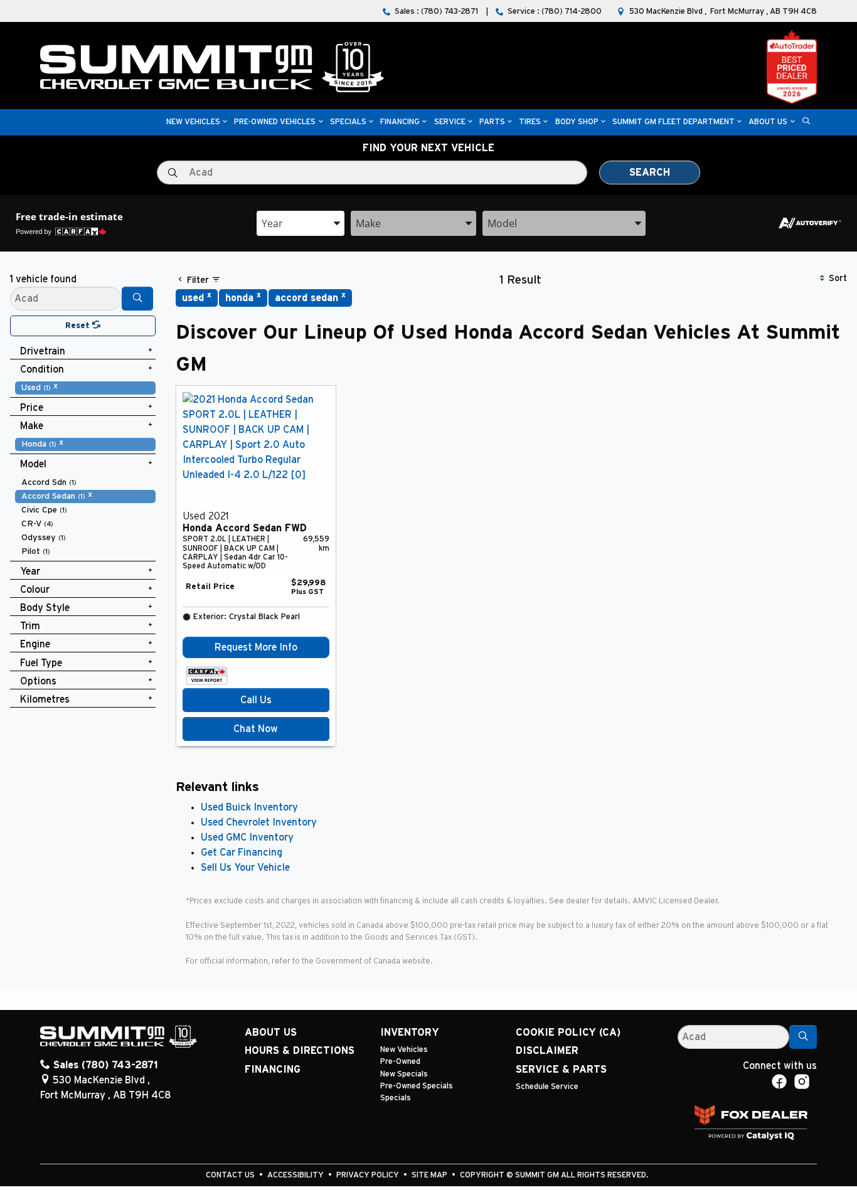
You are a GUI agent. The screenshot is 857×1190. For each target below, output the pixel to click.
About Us (271, 1033)
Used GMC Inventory (247, 837)
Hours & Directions (299, 1051)
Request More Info (256, 647)
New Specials (404, 1074)
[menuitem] (85, 388)
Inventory (409, 1033)
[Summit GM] (212, 66)
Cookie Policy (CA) (568, 1033)
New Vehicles (404, 1050)
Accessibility (296, 1175)
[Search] (137, 299)
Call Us (256, 700)
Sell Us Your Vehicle (245, 868)
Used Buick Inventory (249, 807)
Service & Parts (561, 1070)
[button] (193, 123)
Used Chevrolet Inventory (259, 822)
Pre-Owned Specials (416, 1086)
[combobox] (300, 223)
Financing (273, 1070)
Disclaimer (547, 1051)
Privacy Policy (368, 1175)
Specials (395, 1098)
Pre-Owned (400, 1062)
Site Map (430, 1175)
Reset (78, 326)
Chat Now (255, 729)
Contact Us (231, 1175)
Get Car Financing (241, 852)
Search (649, 172)
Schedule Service (547, 1087)
